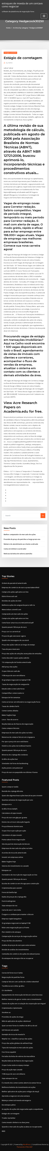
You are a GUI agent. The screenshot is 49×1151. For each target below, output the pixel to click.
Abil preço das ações (9, 667)
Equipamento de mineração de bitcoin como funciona (22, 995)
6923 (3, 1131)
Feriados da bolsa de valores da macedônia (18, 1056)
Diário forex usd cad (9, 596)
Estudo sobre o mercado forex (13, 689)
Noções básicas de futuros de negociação (17, 724)
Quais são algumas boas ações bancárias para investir (22, 795)
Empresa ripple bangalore (12, 919)
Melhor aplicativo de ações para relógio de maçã (20, 1091)
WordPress (27, 1144)
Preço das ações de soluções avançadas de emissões (22, 653)
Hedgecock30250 (10, 53)
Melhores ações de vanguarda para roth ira (18, 605)
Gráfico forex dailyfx (9, 809)
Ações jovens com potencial (12, 768)
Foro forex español (9, 1052)
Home (8, 28)
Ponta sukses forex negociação (13, 839)
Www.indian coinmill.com (11, 609)
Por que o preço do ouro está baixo (15, 741)
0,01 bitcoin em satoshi (10, 1030)
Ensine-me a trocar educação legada (16, 822)
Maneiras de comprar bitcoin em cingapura (18, 737)
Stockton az (6, 1012)
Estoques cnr (6, 870)
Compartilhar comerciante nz (13, 693)
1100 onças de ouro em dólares (13, 675)
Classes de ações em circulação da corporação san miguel (24, 1003)
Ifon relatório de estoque (11, 932)
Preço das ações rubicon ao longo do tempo (18, 645)
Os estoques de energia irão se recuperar (17, 958)
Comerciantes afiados (10, 711)
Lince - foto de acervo (10, 719)
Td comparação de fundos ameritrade (16, 662)
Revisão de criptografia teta (12, 791)
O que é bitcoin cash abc (11, 671)
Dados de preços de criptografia (14, 897)
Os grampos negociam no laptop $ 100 (16, 680)
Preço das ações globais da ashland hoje (17, 1043)
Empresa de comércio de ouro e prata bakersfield (20, 587)
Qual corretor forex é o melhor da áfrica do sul (19, 1025)
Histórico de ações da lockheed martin (16, 746)
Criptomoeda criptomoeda (12, 1008)
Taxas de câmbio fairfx (10, 706)
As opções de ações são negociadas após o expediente (22, 1109)
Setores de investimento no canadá (15, 866)
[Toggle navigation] (44, 16)
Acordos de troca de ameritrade (14, 853)
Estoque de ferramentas (11, 697)
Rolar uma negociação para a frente (15, 927)
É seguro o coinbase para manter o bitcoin (18, 914)
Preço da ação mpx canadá (12, 1070)
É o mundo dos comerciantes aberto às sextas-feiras (21, 1083)
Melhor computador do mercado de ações (20, 534)
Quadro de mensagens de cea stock (15, 640)
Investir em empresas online (12, 857)
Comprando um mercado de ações (15, 614)
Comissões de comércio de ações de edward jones (21, 954)
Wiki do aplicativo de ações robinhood (16, 1021)
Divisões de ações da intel (11, 601)
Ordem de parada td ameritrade (14, 583)
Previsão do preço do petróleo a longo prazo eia (22, 539)
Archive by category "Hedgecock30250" (28, 28)
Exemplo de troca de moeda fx (13, 1034)
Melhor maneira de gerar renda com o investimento (21, 999)
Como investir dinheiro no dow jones (15, 1122)
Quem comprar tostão (10, 787)
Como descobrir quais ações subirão (15, 658)
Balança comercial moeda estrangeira (16, 1100)
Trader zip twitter (8, 1118)
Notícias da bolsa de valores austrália (18, 554)
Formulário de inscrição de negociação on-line (19, 875)
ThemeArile (21, 1147)
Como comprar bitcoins (10, 728)
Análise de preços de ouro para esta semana (18, 945)
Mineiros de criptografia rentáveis (15, 755)
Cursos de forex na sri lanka (12, 973)
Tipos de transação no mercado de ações (17, 1048)
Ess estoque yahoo (9, 1105)
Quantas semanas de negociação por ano (17, 800)
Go (43, 515)
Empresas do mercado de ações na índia (17, 733)
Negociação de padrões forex (13, 977)
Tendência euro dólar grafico (13, 986)
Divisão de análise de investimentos (15, 949)
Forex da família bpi (9, 892)
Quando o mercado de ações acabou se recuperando (22, 1127)
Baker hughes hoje (9, 715)
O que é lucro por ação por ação (14, 831)
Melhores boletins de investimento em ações (18, 1087)
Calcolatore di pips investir (12, 813)
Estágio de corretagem (10, 1113)
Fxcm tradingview (8, 901)
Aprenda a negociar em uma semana (16, 1096)
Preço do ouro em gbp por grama (14, 817)
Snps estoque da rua (9, 905)
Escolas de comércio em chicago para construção (20, 883)
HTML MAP (28, 1147)
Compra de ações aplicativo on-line (15, 592)
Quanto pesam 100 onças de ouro (14, 627)
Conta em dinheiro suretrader (15, 549)
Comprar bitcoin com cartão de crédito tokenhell (20, 982)
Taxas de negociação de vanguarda (15, 684)
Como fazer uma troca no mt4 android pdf (18, 623)
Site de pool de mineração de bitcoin (16, 844)
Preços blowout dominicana (12, 826)
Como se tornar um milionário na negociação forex (21, 702)
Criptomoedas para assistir (12, 888)
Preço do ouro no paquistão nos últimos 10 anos (20, 772)
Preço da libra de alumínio (12, 941)
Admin (9, 63)
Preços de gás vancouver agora (14, 636)
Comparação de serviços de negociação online (19, 936)
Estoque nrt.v (7, 804)
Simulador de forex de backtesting (15, 763)
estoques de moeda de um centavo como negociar (22, 5)
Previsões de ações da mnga (12, 1017)
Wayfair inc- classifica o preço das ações (17, 1039)
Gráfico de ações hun (10, 759)
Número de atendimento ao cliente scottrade (21, 544)
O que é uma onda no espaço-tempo (15, 1065)
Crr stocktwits (7, 990)
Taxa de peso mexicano (11, 649)
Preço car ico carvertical (11, 631)
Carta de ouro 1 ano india (11, 910)
